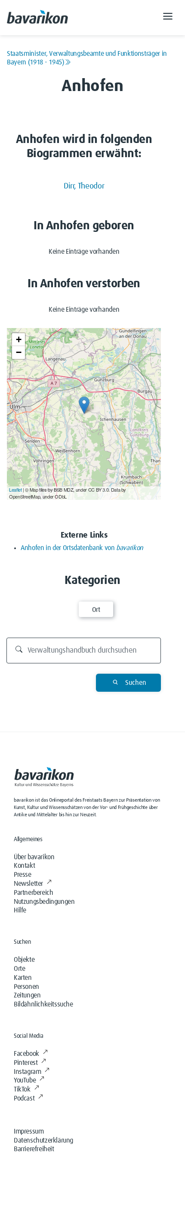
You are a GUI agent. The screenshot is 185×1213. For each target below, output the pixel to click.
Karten (23, 977)
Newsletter (28, 883)
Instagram (27, 1071)
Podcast (24, 1098)
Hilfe (20, 910)
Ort (96, 609)
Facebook (26, 1053)
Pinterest (25, 1062)
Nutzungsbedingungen (44, 901)
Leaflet (15, 489)
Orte (19, 968)
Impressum (28, 1131)
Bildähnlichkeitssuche (43, 1004)
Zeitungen (27, 995)
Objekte (24, 959)
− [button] (19, 352)
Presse (22, 874)
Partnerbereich (33, 892)
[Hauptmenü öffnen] (167, 17)
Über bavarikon (34, 857)
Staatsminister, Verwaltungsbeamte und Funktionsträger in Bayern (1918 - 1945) (87, 58)
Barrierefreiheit (34, 1149)
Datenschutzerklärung (43, 1140)
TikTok (22, 1089)
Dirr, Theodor (84, 186)
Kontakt (24, 865)
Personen (26, 986)
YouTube (25, 1080)
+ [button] (19, 339)
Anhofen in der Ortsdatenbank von (82, 547)
